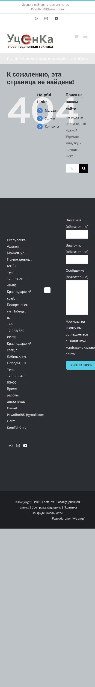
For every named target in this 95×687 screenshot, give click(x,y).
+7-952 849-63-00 (16, 379)
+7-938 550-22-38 (16, 334)
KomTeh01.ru (17, 427)
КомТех (49, 502)
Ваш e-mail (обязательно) (77, 248)
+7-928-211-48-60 (15, 282)
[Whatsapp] (11, 445)
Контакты (52, 126)
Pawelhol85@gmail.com (47, 9)
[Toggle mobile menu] (85, 36)
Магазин (51, 111)
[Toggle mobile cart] (76, 36)
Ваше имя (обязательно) (77, 223)
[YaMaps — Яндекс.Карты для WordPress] (47, 290)
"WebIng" (78, 518)
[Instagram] (18, 445)
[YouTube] (25, 445)
